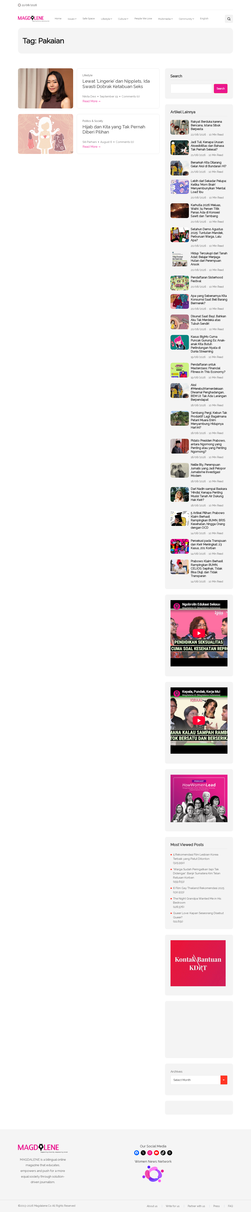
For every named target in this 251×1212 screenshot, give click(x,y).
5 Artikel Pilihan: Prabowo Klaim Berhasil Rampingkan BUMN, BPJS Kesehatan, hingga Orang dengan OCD (208, 520)
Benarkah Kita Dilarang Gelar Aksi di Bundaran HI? (208, 164)
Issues (71, 18)
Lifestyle (105, 18)
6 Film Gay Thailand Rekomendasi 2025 (198, 888)
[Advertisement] (199, 1030)
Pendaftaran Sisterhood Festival (207, 279)
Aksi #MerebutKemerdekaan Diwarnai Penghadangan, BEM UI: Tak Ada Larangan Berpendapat (209, 392)
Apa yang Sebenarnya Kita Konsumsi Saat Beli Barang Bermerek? (209, 299)
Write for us (173, 1206)
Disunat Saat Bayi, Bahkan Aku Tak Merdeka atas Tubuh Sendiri (208, 320)
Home (58, 18)
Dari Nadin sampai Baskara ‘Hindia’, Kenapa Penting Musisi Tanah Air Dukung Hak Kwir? (209, 494)
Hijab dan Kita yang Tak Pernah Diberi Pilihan (114, 129)
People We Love (143, 18)
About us (152, 1206)
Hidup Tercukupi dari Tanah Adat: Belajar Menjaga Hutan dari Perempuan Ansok (209, 259)
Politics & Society (93, 121)
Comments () (131, 96)
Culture (122, 18)
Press (216, 1206)
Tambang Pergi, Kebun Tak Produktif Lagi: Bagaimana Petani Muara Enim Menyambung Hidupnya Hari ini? (209, 420)
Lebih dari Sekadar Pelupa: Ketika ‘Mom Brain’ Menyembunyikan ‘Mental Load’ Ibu (208, 186)
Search (176, 76)
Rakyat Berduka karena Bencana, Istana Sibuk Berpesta (206, 125)
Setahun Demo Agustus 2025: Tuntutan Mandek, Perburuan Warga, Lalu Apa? (207, 234)
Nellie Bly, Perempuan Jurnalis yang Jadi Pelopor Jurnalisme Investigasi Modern (208, 470)
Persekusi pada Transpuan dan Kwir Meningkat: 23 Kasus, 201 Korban (208, 544)
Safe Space (89, 18)
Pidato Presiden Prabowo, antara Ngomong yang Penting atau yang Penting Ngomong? (208, 446)
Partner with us (196, 1206)
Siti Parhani (90, 142)
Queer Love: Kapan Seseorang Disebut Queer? (198, 915)
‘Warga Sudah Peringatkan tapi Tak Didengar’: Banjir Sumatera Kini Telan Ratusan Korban (196, 873)
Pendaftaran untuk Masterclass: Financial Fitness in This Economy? (208, 368)
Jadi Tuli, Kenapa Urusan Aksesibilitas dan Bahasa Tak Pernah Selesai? (207, 145)
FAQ (230, 1206)
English (204, 18)
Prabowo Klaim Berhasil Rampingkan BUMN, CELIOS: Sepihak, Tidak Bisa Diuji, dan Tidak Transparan (207, 568)
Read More (90, 101)
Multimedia (164, 18)
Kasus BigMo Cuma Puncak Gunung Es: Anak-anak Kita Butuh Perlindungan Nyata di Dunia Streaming (208, 344)
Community (185, 18)
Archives (176, 1071)
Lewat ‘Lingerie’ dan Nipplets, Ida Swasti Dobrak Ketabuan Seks (116, 84)
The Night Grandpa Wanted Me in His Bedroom (197, 900)
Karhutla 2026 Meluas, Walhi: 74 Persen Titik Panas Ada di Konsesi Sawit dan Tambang (206, 210)
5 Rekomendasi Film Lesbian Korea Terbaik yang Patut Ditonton (195, 856)
